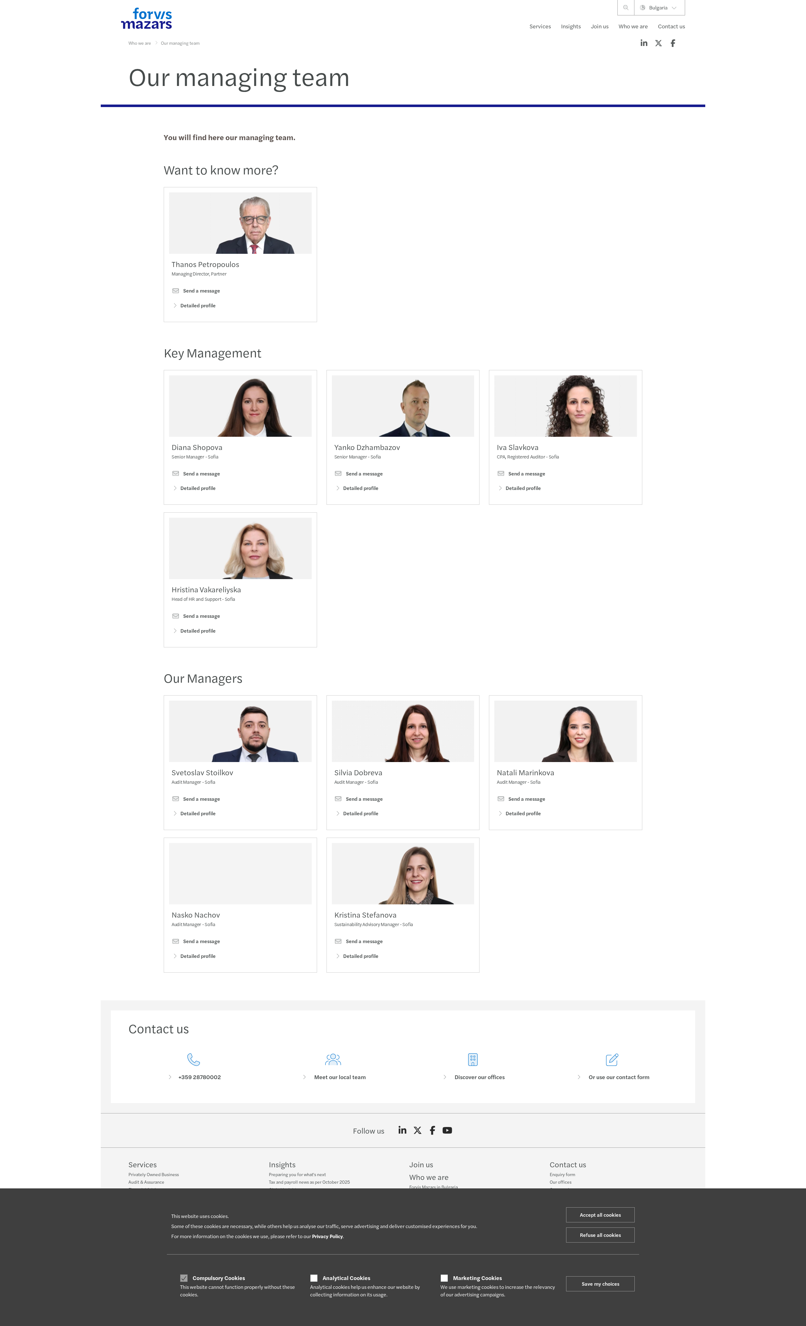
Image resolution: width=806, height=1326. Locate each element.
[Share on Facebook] (673, 42)
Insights (571, 26)
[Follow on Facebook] (432, 1130)
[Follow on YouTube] (447, 1130)
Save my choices (600, 1283)
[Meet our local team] (333, 1067)
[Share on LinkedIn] (644, 42)
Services (540, 26)
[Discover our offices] (473, 1067)
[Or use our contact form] (613, 1067)
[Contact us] (194, 1067)
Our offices (560, 1182)
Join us (600, 26)
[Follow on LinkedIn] (402, 1130)
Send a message (201, 290)
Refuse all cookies (600, 1234)
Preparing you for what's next (297, 1174)
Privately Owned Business (153, 1174)
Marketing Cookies (477, 1278)
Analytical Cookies (346, 1278)
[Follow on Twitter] (417, 1130)
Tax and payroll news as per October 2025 (309, 1182)
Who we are (633, 26)
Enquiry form (562, 1174)
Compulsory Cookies (219, 1278)
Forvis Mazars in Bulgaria (433, 1187)
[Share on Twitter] (658, 42)
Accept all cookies (600, 1214)
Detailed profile (198, 305)
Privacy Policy (327, 1236)
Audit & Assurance (146, 1182)
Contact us (671, 26)
